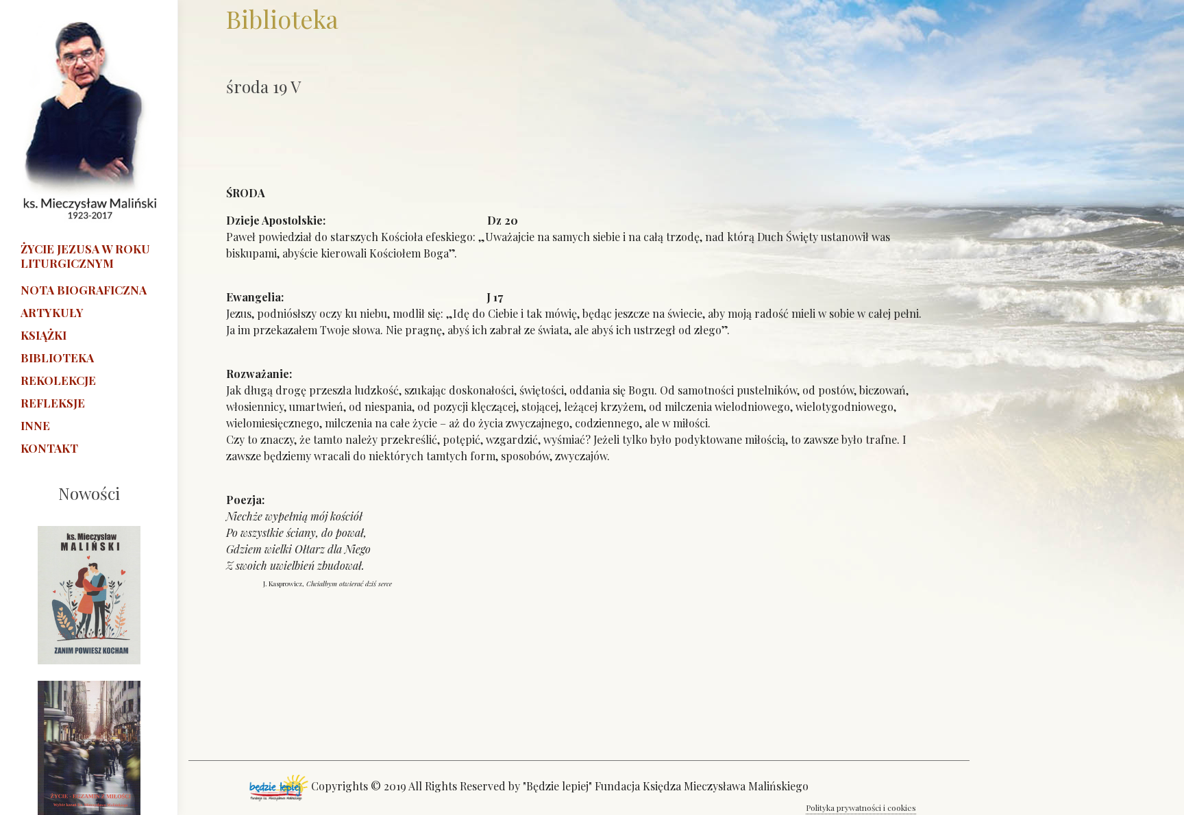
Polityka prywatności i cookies (861, 807)
